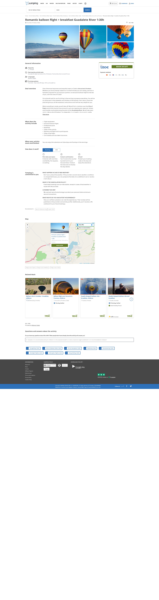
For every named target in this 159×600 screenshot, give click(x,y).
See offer (81, 224)
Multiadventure (60, 3)
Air (47, 3)
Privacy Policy (28, 377)
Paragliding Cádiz (34, 348)
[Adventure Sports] (31, 3)
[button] (131, 299)
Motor (74, 3)
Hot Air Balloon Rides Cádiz (53, 348)
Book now (59, 245)
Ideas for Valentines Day (41, 209)
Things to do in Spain (30, 267)
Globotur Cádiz (36, 325)
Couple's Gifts (51, 209)
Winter (51, 3)
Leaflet (80, 263)
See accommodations (85, 227)
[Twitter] (131, 386)
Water (42, 3)
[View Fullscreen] (27, 231)
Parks (68, 3)
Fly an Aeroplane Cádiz (74, 348)
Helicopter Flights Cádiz (55, 353)
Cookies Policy (28, 379)
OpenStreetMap (87, 263)
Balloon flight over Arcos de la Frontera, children (63, 297)
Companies (124, 3)
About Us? (27, 364)
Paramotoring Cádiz (108, 348)
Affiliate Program (29, 371)
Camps (80, 3)
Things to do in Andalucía (43, 267)
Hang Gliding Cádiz (74, 353)
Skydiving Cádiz (91, 348)
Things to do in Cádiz (55, 267)
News (26, 366)
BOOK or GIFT (122, 66)
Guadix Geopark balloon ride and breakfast (119, 297)
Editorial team (28, 373)
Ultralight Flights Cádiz (36, 353)
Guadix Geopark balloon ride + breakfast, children (90, 297)
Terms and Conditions (30, 375)
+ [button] (27, 225)
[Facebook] (127, 386)
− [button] (27, 227)
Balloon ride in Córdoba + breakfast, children (37, 297)
